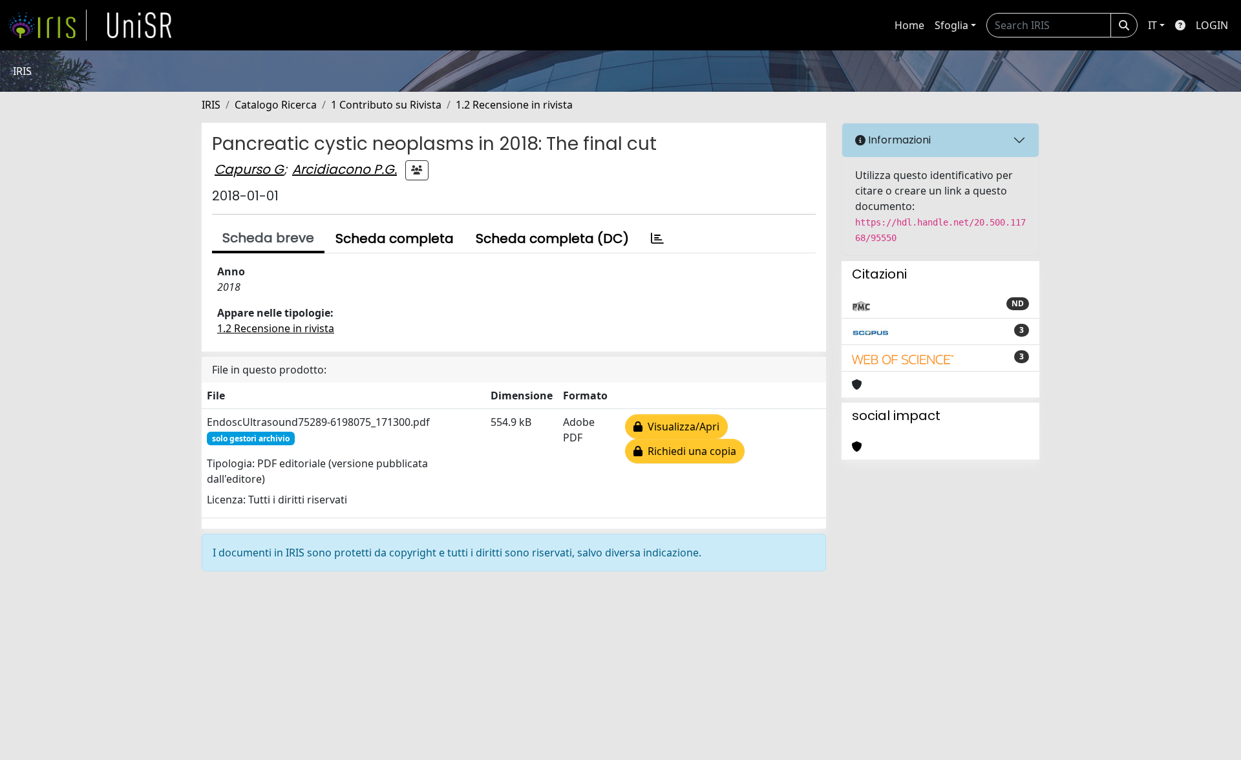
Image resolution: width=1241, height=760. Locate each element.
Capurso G (249, 169)
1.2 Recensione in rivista (514, 105)
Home (909, 25)
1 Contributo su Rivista (386, 105)
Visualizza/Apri (680, 426)
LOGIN (1212, 25)
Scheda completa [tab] (394, 238)
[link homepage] (47, 25)
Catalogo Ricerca (276, 105)
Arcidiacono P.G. (344, 169)
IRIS (211, 105)
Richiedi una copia (689, 451)
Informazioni (898, 139)
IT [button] (1152, 25)
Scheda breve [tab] (268, 238)
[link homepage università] (139, 25)
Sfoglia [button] (951, 25)
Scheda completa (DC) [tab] (552, 238)
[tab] (657, 238)
